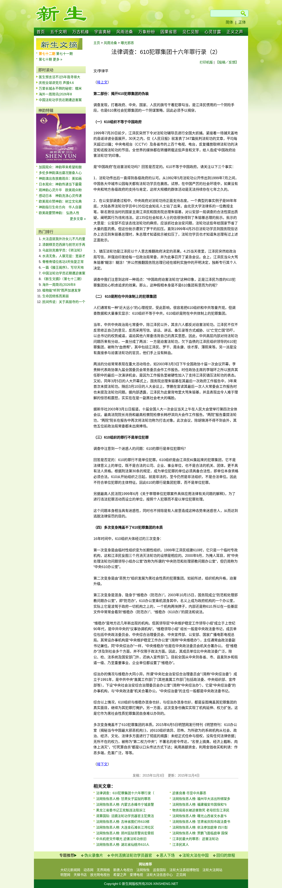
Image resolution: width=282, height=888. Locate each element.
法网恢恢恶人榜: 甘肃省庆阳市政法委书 (201, 821)
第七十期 (46, 59)
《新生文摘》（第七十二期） (63, 279)
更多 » (57, 59)
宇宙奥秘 (102, 32)
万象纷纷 (146, 32)
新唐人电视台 (123, 870)
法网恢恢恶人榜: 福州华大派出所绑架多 (201, 799)
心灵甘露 (212, 32)
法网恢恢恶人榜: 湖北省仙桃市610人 (122, 844)
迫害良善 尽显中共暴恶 (189, 793)
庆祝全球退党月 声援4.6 (56, 83)
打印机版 (206, 62)
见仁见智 (190, 32)
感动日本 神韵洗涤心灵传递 (60, 196)
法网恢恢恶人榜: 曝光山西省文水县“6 (199, 816)
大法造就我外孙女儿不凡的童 (63, 239)
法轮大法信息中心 (159, 875)
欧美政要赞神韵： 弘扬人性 (59, 213)
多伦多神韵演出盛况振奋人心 (60, 173)
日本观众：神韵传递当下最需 (60, 184)
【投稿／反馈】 (227, 62)
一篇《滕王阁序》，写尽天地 (63, 267)
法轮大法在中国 (195, 855)
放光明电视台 (100, 875)
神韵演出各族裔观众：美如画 (60, 178)
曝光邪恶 (127, 43)
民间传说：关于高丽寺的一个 (63, 302)
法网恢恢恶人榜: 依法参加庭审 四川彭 (200, 827)
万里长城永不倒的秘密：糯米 (60, 88)
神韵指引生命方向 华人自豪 (60, 207)
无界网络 (103, 870)
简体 (229, 22)
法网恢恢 (143, 870)
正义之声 (234, 32)
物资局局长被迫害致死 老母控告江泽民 (200, 810)
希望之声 (119, 875)
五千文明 (58, 32)
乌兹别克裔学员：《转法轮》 (63, 250)
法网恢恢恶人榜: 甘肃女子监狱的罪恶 (123, 799)
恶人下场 (167, 855)
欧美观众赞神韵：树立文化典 (60, 201)
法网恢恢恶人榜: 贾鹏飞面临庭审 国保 (200, 833)
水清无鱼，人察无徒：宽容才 (63, 256)
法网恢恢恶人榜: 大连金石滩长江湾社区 (125, 827)
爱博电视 (136, 875)
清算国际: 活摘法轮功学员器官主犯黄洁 (125, 816)
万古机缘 (80, 32)
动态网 (88, 870)
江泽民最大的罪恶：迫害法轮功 (195, 839)
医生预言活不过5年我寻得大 (59, 77)
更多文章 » (78, 219)
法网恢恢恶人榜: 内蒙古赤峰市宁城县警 (125, 804)
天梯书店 (80, 875)
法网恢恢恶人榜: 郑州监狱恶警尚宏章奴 (125, 833)
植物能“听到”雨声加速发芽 (61, 290)
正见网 (181, 875)
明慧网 (65, 875)
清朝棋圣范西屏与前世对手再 (63, 244)
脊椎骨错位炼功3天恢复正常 (63, 262)
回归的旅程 (225, 855)
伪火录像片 (93, 855)
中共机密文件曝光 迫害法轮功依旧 (121, 839)
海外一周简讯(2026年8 (55, 94)
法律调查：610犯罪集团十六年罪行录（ (125, 793)
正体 (242, 22)
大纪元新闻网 (70, 870)
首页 (41, 32)
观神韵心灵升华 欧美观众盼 (60, 190)
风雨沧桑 (124, 32)
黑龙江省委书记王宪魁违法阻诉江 (121, 810)
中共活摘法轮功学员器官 (131, 855)
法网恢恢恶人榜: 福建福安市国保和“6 (199, 804)
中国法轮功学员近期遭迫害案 (60, 100)
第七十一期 (64, 53)
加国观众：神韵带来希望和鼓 (60, 167)
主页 (96, 43)
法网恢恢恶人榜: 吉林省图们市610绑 (122, 821)
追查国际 (159, 870)
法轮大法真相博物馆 (184, 870)
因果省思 (168, 32)
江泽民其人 (180, 844)
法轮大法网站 (212, 870)
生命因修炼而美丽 (55, 296)
